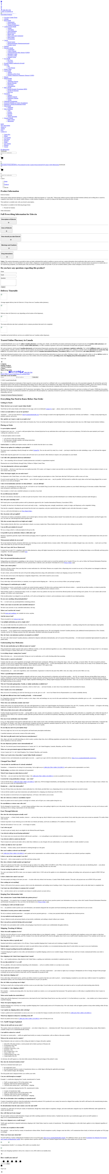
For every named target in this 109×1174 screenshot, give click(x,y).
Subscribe (35, 377)
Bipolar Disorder (12, 83)
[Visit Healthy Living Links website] (5, 372)
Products (6, 184)
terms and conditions (10, 613)
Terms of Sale (12, 374)
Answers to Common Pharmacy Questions (11, 395)
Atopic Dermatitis (12, 116)
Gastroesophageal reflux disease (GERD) (18, 52)
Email (2, 275)
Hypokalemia (11, 39)
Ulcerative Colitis (12, 55)
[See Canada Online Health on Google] (20, 372)
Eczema (9, 112)
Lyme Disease (11, 68)
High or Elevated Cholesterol (15, 35)
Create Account (5, 11)
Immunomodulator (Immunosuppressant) (18, 43)
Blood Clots (10, 34)
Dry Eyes (10, 60)
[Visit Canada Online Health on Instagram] (1, 6)
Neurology (7, 93)
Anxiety (9, 80)
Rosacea (9, 115)
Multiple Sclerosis (12, 96)
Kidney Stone (7, 69)
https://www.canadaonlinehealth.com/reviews (84, 758)
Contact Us (4, 131)
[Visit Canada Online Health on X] (1, 3)
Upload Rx (36, 450)
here (26, 551)
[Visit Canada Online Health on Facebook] (1, 5)
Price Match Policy (27, 511)
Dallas (5, 142)
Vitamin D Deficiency (13, 25)
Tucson (6, 146)
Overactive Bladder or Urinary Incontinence (16, 103)
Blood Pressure (11, 32)
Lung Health (7, 71)
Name (2, 271)
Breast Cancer (11, 42)
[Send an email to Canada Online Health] (10, 372)
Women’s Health (8, 118)
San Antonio (7, 143)
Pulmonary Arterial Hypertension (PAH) (15, 104)
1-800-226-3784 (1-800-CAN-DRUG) (54, 767)
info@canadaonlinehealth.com (30, 414)
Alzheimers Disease (12, 81)
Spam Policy (26, 374)
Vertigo (9, 100)
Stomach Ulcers (11, 57)
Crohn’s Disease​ (11, 51)
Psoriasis (9, 113)
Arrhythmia (10, 29)
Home (5, 181)
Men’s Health (7, 87)
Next (8, 1163)
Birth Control (11, 119)
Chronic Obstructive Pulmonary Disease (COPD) (20, 75)
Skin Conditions (8, 109)
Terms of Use (19, 374)
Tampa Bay (7, 134)
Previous (3, 1163)
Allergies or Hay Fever (13, 74)
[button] (54, 1142)
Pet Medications (5, 149)
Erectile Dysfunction (13, 90)
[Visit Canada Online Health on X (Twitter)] (12, 372)
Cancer (6, 40)
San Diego (7, 139)
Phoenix (6, 145)
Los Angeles (7, 137)
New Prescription (5, 125)
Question (3, 278)
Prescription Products (6, 14)
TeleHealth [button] (4, 151)
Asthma (9, 72)
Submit (3, 287)
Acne (8, 110)
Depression (10, 84)
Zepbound (10, 107)
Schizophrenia (11, 86)
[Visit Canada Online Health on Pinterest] (1, 8)
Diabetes (6, 46)
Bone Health (7, 20)
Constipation (10, 49)
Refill (2, 124)
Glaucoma (10, 61)
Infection (6, 64)
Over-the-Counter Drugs (10, 17)
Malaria (6, 77)
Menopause (10, 121)
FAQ (2, 130)
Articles (3, 128)
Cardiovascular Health (10, 26)
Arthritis (6, 19)
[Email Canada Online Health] (1, 1)
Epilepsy (9, 95)
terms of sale (17, 619)
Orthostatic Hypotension (10, 101)
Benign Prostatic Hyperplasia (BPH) (17, 89)
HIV (8, 66)
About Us (3, 127)
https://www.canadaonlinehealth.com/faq (54, 1137)
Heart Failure (11, 37)
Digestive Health (8, 48)
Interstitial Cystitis (12, 54)
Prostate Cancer (11, 45)
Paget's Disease (11, 23)
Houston (6, 140)
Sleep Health (7, 106)
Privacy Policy (5, 374)
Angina (9, 28)
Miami (6, 136)
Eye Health (7, 58)
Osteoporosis (10, 22)
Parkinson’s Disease (12, 98)
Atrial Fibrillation (12, 31)
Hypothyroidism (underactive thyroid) (14, 63)
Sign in (11, 11)
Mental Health (8, 78)
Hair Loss (10, 92)
